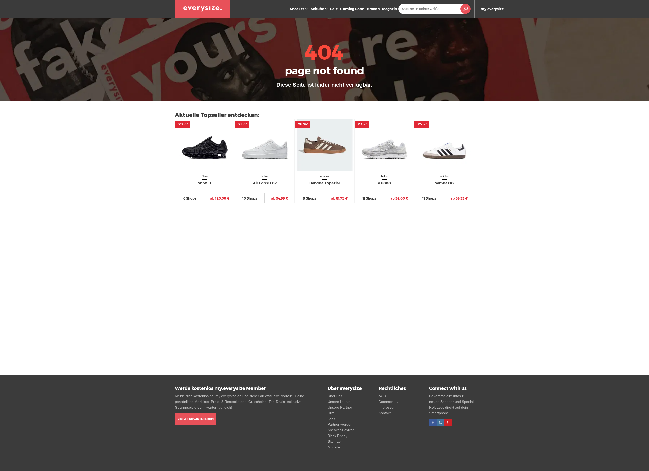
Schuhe (317, 9)
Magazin (389, 9)
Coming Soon (352, 9)
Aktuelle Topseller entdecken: (217, 115)
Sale (334, 9)
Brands (373, 9)
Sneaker (297, 9)
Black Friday (337, 436)
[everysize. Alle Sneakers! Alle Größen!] (202, 9)
